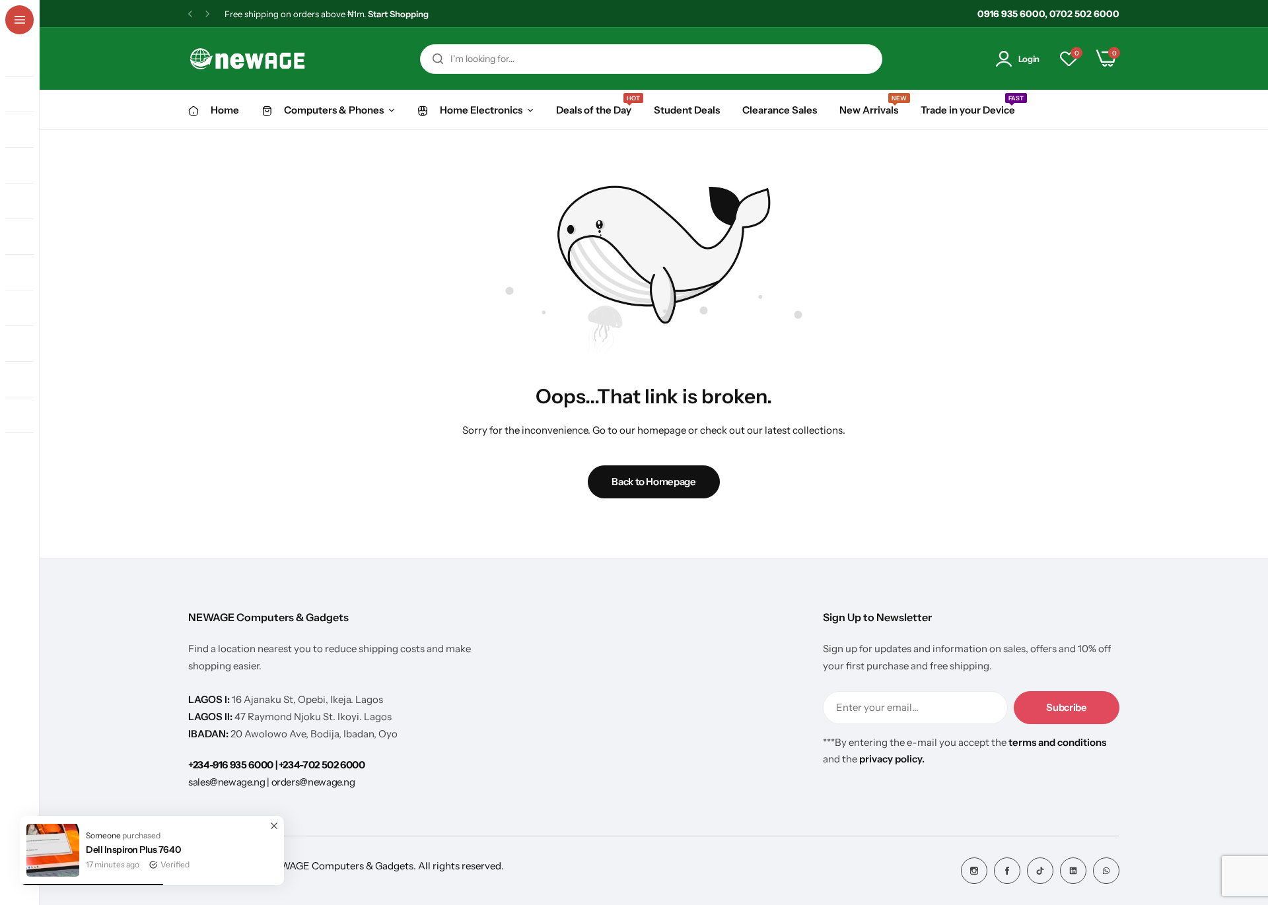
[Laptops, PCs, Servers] (25, 94)
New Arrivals (868, 109)
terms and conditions (1057, 742)
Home (225, 110)
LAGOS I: (210, 699)
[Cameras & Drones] (25, 379)
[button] (190, 14)
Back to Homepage (653, 481)
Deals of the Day (593, 109)
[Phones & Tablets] (25, 59)
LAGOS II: (211, 716)
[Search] (437, 59)
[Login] (1006, 59)
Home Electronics (481, 110)
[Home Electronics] (25, 201)
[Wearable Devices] (25, 344)
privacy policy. (892, 759)
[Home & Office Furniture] (25, 451)
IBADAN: (209, 733)
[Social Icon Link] (974, 870)
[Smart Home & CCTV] (25, 415)
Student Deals (687, 110)
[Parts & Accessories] (25, 130)
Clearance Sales (779, 110)
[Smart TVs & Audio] (25, 166)
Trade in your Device (968, 109)
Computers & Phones (334, 110)
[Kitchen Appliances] (25, 237)
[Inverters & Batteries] (25, 308)
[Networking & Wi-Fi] (25, 273)
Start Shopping (398, 14)
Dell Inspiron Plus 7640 (133, 849)
